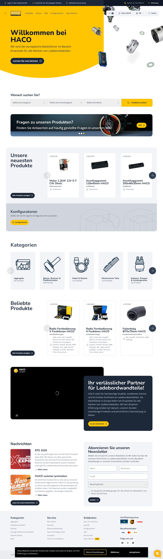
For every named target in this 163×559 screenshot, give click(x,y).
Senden (93, 500)
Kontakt (86, 525)
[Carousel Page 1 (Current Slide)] (79, 133)
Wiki (85, 532)
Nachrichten (88, 535)
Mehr (13, 539)
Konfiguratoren (21, 222)
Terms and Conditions (55, 539)
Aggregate (14, 522)
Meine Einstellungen (95, 552)
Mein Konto (51, 522)
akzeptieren (134, 552)
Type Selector (89, 539)
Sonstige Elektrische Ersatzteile (22, 532)
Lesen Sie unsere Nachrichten (23, 503)
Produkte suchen (138, 102)
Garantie (50, 525)
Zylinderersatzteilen (18, 525)
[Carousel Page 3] (83, 133)
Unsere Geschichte (97, 424)
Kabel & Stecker (16, 535)
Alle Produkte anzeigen (21, 195)
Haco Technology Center (56, 532)
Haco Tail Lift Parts (90, 522)
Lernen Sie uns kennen (25, 60)
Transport (50, 535)
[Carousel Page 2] (81, 133)
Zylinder (14, 528)
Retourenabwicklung (54, 528)
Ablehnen (115, 552)
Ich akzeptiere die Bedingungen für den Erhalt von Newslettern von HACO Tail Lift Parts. (119, 492)
